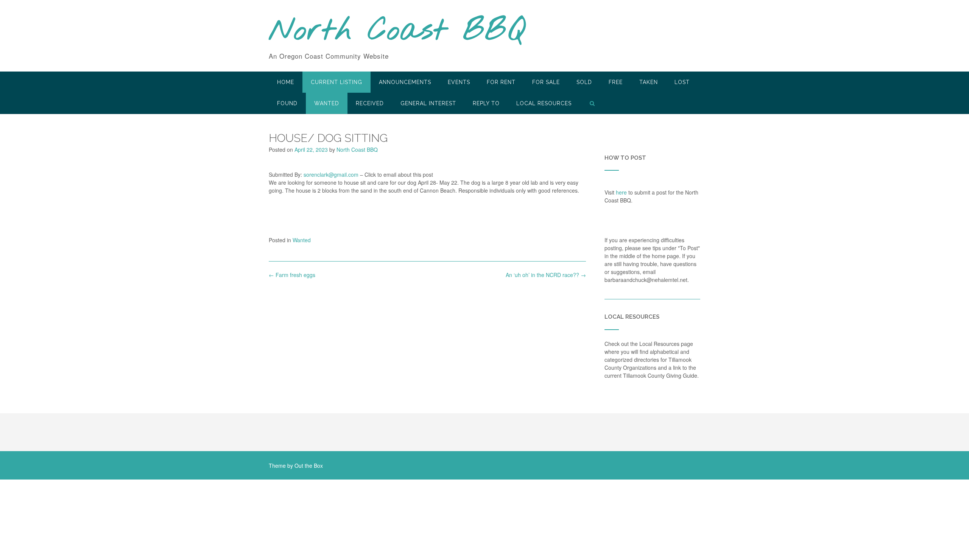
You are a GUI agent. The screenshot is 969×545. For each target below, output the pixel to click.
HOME (285, 82)
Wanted (326, 103)
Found (287, 103)
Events (459, 82)
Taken (648, 82)
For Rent (501, 82)
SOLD (584, 82)
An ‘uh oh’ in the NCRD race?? (546, 275)
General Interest (428, 103)
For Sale (546, 82)
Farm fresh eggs (292, 275)
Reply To (486, 103)
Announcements (405, 82)
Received (370, 103)
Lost (682, 82)
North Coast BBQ (397, 31)
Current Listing (336, 82)
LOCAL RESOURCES (544, 103)
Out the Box (308, 465)
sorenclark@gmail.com (331, 174)
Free (616, 82)
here (621, 192)
